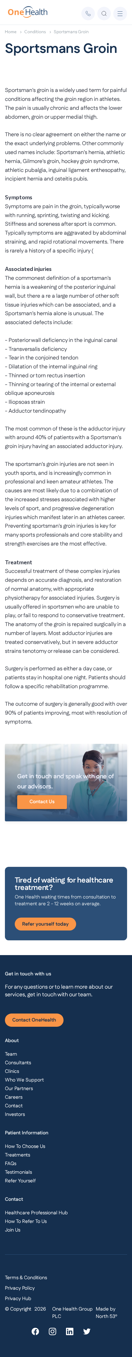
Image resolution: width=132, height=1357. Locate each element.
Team (11, 1054)
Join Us (12, 1230)
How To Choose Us (25, 1146)
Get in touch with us (28, 974)
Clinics (12, 1071)
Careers (13, 1097)
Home (11, 32)
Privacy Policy (20, 1288)
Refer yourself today (45, 924)
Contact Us (42, 801)
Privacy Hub (18, 1298)
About (12, 1040)
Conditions (35, 32)
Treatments (17, 1155)
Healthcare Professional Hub (36, 1212)
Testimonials (18, 1172)
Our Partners (19, 1088)
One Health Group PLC (72, 1313)
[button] (120, 14)
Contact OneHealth (34, 1020)
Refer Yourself (20, 1180)
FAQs (10, 1163)
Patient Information (27, 1133)
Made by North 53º (106, 1313)
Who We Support (24, 1080)
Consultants (18, 1062)
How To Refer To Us (26, 1221)
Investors (15, 1114)
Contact (14, 1105)
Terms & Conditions (26, 1277)
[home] (24, 13)
